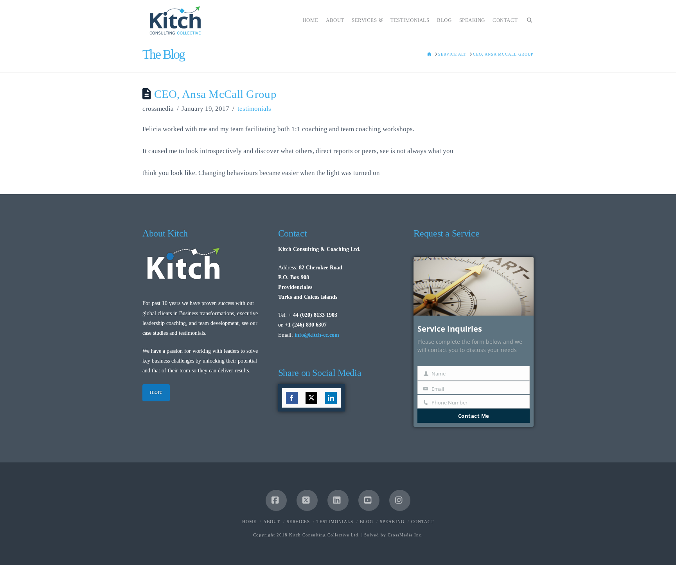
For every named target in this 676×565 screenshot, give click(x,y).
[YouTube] (368, 500)
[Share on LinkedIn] (331, 398)
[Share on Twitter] (311, 398)
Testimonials (334, 521)
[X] (307, 500)
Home (249, 521)
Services (298, 521)
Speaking (392, 521)
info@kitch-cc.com (317, 335)
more (156, 391)
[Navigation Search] (527, 17)
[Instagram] (399, 500)
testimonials (254, 108)
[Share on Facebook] (292, 398)
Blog (366, 521)
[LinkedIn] (338, 500)
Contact (422, 521)
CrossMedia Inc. (405, 535)
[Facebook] (276, 500)
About (271, 521)
